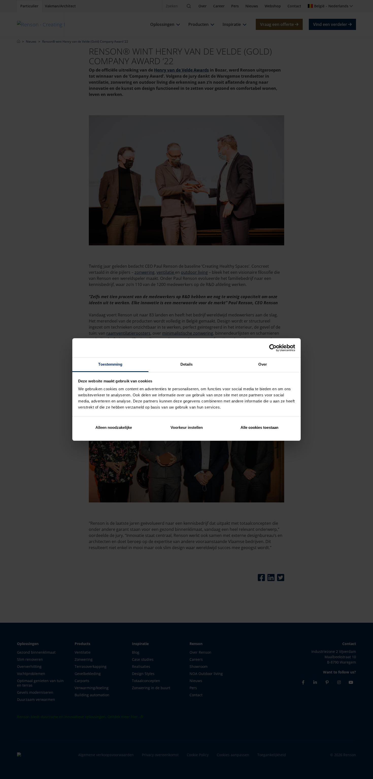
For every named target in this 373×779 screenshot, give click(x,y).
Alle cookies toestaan (259, 427)
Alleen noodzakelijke (113, 427)
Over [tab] (262, 364)
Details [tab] (186, 364)
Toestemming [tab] (110, 364)
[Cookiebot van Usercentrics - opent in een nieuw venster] (273, 348)
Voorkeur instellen (187, 427)
